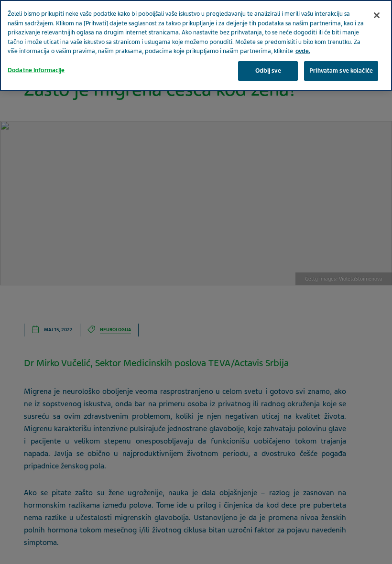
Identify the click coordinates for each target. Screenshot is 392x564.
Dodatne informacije (36, 70)
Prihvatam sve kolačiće (341, 71)
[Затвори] (376, 15)
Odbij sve (268, 71)
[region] (196, 45)
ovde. (302, 51)
